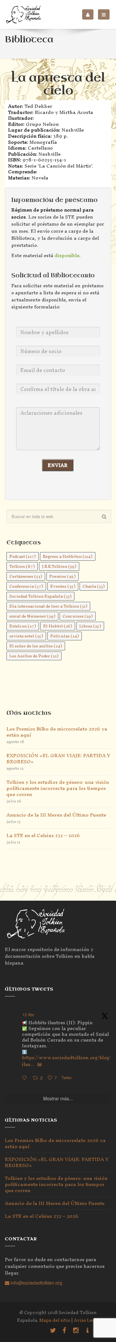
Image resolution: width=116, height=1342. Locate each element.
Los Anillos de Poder (34, 656)
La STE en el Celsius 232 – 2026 (43, 835)
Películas (64, 636)
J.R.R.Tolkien (59, 566)
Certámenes (25, 576)
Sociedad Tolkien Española (40, 596)
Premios (62, 576)
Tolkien (22, 566)
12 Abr (28, 1014)
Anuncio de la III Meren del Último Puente (56, 815)
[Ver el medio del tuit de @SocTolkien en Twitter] (39, 1064)
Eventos (62, 586)
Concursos (78, 616)
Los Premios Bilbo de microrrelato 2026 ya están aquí (56, 731)
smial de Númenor (32, 616)
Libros (90, 626)
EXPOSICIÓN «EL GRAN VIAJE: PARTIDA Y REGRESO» (58, 758)
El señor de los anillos (35, 646)
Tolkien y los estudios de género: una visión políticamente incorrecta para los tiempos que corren (57, 788)
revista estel (26, 636)
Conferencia (26, 586)
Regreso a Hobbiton (67, 556)
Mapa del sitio (54, 1320)
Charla (93, 586)
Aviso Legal (86, 1320)
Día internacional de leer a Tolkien (48, 606)
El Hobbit (57, 626)
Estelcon (22, 626)
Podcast (22, 556)
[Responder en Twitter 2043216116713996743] (25, 1078)
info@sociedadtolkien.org (35, 1282)
